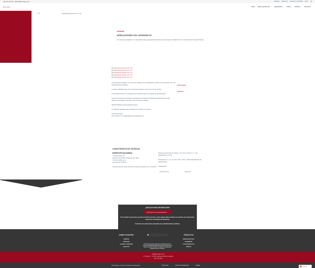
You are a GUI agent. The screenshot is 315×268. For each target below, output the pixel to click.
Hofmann (120, 31)
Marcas (188, 246)
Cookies (197, 265)
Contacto (126, 246)
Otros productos (188, 244)
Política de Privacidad (182, 265)
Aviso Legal (165, 265)
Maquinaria (188, 241)
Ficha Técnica (181, 85)
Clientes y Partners (126, 244)
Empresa (126, 239)
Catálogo (180, 91)
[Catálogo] (178, 89)
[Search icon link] (311, 1)
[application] (271, 7)
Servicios (126, 241)
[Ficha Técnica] (178, 83)
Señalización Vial (188, 239)
